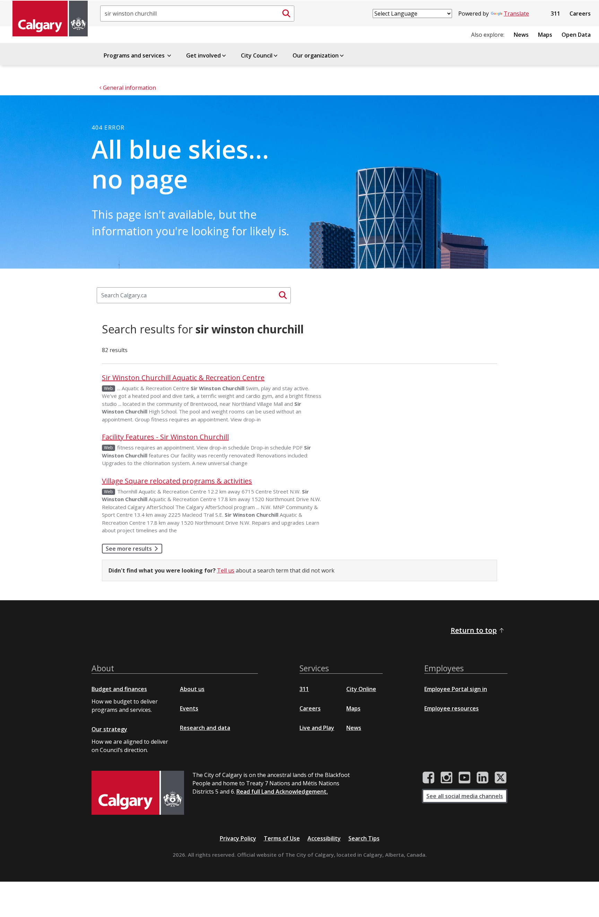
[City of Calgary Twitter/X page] (500, 778)
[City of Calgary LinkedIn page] (482, 778)
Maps (545, 34)
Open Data (576, 34)
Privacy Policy (238, 838)
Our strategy (109, 729)
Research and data (205, 728)
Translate (516, 13)
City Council (256, 55)
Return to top (474, 630)
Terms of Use (282, 838)
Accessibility (324, 838)
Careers (580, 13)
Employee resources (451, 708)
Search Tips (364, 838)
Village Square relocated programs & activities (177, 481)
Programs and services (135, 55)
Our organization (316, 55)
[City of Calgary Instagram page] (446, 778)
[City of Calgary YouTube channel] (464, 778)
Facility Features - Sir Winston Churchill (165, 437)
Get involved (203, 55)
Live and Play (317, 728)
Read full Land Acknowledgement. (282, 791)
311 (555, 13)
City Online (361, 689)
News (521, 34)
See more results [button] (129, 548)
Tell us (225, 570)
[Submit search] (286, 13)
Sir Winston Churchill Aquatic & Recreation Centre (183, 377)
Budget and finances (119, 689)
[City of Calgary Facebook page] (428, 778)
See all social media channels (464, 796)
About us (192, 689)
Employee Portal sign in (455, 689)
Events (189, 708)
